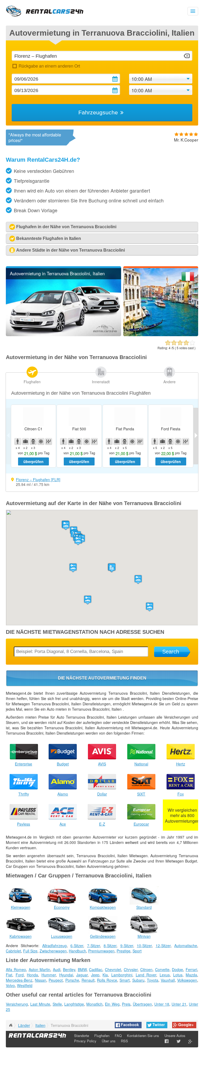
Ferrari (191, 969)
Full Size (30, 950)
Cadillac (95, 969)
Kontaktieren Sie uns (143, 1035)
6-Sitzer (76, 945)
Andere (169, 381)
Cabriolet (13, 950)
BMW (82, 969)
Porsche (72, 980)
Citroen (146, 969)
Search (170, 652)
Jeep (95, 974)
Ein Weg (112, 1004)
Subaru (138, 980)
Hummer (48, 974)
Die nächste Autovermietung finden (102, 678)
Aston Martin (39, 969)
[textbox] (102, 56)
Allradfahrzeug (54, 945)
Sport (137, 950)
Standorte (81, 1035)
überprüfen (33, 461)
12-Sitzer (163, 945)
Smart (125, 980)
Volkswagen (187, 980)
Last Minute (40, 1004)
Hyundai (66, 974)
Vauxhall (168, 980)
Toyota (152, 980)
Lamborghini (121, 974)
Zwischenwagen (53, 950)
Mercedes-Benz (19, 980)
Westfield (24, 985)
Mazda (191, 974)
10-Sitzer (144, 945)
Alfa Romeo (16, 969)
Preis (126, 1004)
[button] (66, 525)
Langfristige (74, 1004)
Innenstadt (101, 381)
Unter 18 (161, 1004)
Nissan (40, 980)
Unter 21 (179, 1004)
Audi (56, 969)
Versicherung (17, 1004)
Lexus (165, 974)
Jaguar (82, 974)
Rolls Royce (107, 980)
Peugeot (56, 980)
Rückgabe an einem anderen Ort (49, 66)
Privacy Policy (85, 1040)
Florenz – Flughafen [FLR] (38, 479)
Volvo (10, 985)
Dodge (177, 969)
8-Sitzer (110, 945)
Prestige (123, 950)
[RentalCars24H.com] (10, 1025)
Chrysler (131, 969)
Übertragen (142, 1004)
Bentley (69, 969)
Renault (88, 980)
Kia (105, 974)
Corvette (162, 969)
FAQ (118, 1035)
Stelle (57, 1004)
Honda (32, 974)
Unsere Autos (174, 1035)
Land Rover (146, 974)
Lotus (177, 974)
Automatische (185, 945)
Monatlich (94, 1004)
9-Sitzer (126, 945)
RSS (124, 1040)
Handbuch (77, 950)
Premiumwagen (101, 950)
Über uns (109, 1040)
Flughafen (32, 381)
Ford (20, 974)
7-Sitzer (93, 945)
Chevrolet (113, 969)
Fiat (9, 974)
